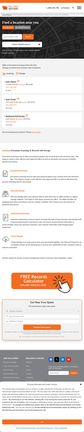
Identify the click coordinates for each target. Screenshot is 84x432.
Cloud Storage (17, 236)
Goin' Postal (11, 82)
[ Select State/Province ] (21, 44)
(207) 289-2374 (11, 105)
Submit (73, 373)
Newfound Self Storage (15, 116)
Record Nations (6, 15)
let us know (36, 132)
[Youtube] (68, 359)
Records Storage (18, 191)
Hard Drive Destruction (20, 213)
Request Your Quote (42, 327)
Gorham (6, 150)
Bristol (20, 119)
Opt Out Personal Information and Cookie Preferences (34, 428)
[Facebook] (50, 359)
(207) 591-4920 (11, 87)
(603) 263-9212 (11, 121)
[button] (81, 384)
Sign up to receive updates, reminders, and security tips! (63, 367)
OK (42, 422)
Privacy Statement (60, 428)
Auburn (24, 102)
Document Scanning (18, 171)
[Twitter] (56, 359)
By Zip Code (8, 27)
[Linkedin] (62, 359)
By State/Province (23, 27)
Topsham (22, 84)
